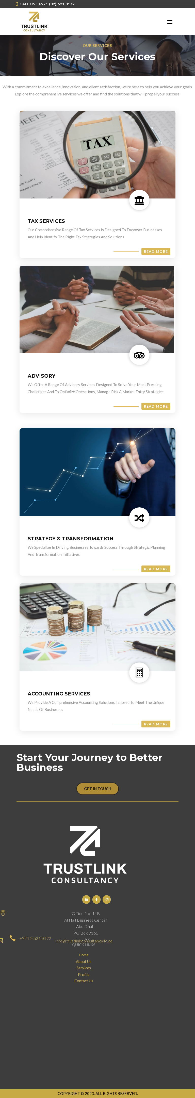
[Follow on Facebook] (96, 899)
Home (84, 955)
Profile (84, 974)
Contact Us (83, 980)
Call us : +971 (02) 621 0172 (47, 4)
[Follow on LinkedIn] (86, 899)
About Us (83, 961)
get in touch (97, 788)
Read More (156, 251)
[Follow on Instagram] (107, 899)
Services (84, 968)
